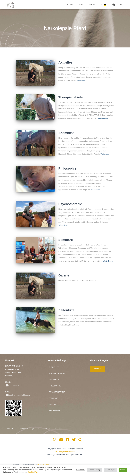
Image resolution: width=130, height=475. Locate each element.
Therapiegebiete (70, 97)
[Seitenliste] (35, 320)
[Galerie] (35, 286)
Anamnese (66, 133)
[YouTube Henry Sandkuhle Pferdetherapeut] (61, 440)
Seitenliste (66, 310)
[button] (83, 5)
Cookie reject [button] (110, 470)
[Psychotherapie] (35, 214)
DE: (102, 5)
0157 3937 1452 (14, 385)
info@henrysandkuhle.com (19, 395)
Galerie (63, 275)
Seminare (65, 240)
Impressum (23, 429)
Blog (80, 5)
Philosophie (67, 168)
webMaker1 (44, 464)
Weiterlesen (81, 80)
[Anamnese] (35, 143)
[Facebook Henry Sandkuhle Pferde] (67, 440)
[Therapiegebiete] (35, 107)
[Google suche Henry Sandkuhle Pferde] (80, 440)
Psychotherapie (70, 204)
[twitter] (74, 440)
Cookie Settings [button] (95, 470)
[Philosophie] (35, 179)
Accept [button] (122, 470)
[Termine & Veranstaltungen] (97, 368)
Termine (70, 5)
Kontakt (92, 5)
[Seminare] (35, 250)
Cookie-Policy (33, 472)
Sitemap (46, 429)
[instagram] (55, 440)
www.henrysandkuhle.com (65, 452)
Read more (80, 470)
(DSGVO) (35, 429)
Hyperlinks (59, 429)
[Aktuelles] (35, 73)
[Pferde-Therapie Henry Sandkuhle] (10, 5)
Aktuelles (65, 62)
